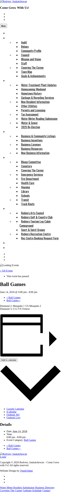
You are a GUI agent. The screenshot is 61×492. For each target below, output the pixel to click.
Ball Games (13, 297)
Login (3, 456)
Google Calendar (15, 408)
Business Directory (45, 487)
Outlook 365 (13, 414)
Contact (46, 490)
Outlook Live (13, 417)
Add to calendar (8, 360)
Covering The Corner (11, 490)
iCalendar (11, 411)
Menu (3, 25)
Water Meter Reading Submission (17, 487)
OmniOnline (26, 470)
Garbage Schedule (32, 490)
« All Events (6, 270)
